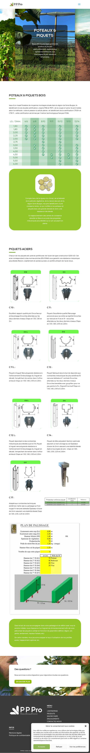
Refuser (59, 747)
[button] (86, 726)
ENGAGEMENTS (53, 719)
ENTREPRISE (53, 711)
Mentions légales (15, 733)
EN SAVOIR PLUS (23, 682)
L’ (47, 711)
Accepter (41, 747)
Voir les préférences (78, 747)
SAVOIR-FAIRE (52, 716)
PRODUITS (51, 714)
